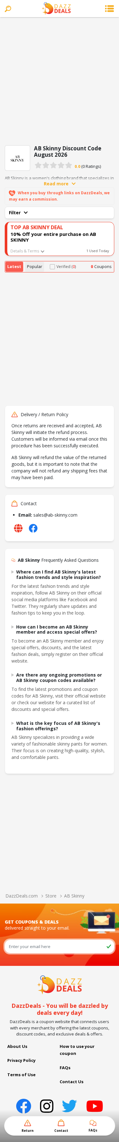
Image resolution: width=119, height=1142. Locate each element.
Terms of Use (21, 1074)
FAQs (65, 1067)
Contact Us (71, 1081)
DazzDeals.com (21, 896)
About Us (17, 1046)
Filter (15, 213)
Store (50, 896)
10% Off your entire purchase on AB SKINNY (53, 237)
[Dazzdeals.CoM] (59, 984)
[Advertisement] (59, 80)
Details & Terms (24, 251)
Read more (56, 184)
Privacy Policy (21, 1060)
